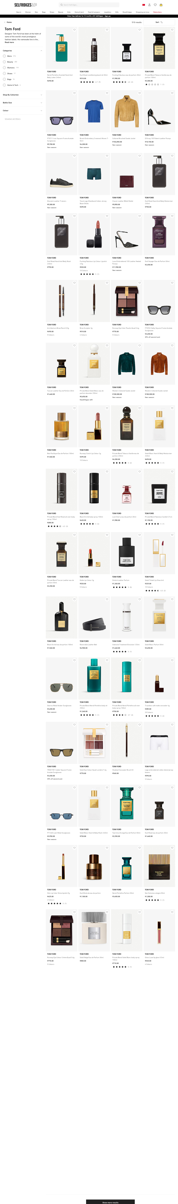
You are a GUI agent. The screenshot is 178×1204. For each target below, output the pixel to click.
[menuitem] (18, 12)
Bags (11, 79)
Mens (11, 56)
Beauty (12, 62)
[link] (61, 76)
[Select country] (143, 4)
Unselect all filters (12, 119)
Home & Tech (14, 85)
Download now (103, 16)
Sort (157, 22)
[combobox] (91, 5)
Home (9, 22)
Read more (9, 42)
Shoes (11, 73)
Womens (13, 68)
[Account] (149, 4)
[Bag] (161, 4)
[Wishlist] (155, 4)
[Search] (62, 4)
